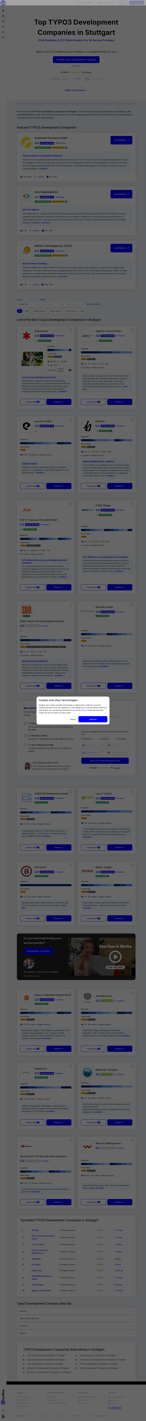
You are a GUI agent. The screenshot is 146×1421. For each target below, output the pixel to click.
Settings (73, 719)
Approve (93, 719)
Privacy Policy (81, 710)
